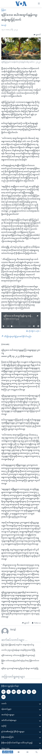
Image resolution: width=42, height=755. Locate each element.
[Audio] (27, 752)
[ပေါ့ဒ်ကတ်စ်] (34, 692)
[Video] (18, 752)
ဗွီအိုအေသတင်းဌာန (12, 319)
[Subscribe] (3, 697)
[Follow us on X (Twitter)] (8, 692)
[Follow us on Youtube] (14, 692)
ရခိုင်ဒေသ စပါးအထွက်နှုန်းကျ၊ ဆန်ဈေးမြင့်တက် (22, 316)
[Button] (37, 34)
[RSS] (29, 692)
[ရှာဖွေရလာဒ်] (36, 752)
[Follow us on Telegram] (24, 692)
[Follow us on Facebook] (3, 692)
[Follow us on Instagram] (19, 692)
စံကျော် (3, 25)
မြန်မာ (3, 10)
